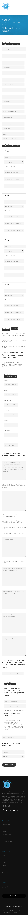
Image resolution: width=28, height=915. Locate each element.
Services (4, 859)
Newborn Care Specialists (8, 838)
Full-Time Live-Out (6, 828)
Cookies (15, 912)
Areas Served (5, 872)
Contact (4, 865)
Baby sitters (5, 831)
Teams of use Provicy (9, 910)
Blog (3, 869)
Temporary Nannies (7, 841)
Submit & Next (8, 764)
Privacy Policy (7, 912)
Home (3, 855)
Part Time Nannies (6, 834)
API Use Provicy (20, 910)
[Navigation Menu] (25, 7)
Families (4, 862)
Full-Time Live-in (6, 824)
